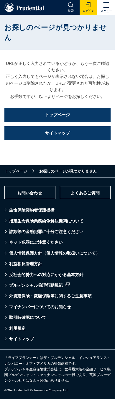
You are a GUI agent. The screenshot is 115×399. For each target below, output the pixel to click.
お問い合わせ (29, 193)
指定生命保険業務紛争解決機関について (46, 221)
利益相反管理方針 (25, 263)
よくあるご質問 (85, 193)
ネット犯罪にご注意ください (36, 242)
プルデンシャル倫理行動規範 (36, 285)
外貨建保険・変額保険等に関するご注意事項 (50, 295)
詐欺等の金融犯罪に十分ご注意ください (46, 231)
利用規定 (17, 328)
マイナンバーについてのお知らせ (40, 306)
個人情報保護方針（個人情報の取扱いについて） (54, 253)
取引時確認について (27, 317)
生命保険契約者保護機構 (32, 210)
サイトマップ (21, 338)
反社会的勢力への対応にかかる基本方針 (46, 274)
